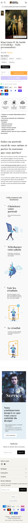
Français (13, 496)
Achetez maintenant (10, 435)
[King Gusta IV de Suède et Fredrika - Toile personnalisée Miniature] (2, 13)
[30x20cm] (4, 60)
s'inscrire (21, 452)
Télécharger (5, 67)
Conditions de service (16, 516)
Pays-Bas (13, 500)
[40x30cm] (11, 60)
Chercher (7, 516)
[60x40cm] (19, 60)
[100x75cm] (12, 64)
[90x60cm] (4, 64)
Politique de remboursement (14, 518)
